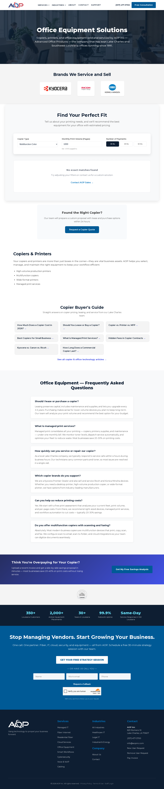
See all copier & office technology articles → (82, 359)
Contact (83, 5)
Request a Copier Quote (82, 229)
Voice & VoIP (63, 762)
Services (42, 5)
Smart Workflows (65, 752)
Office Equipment (65, 747)
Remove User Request (137, 753)
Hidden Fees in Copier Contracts (127, 338)
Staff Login (109, 784)
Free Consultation (144, 5)
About (72, 5)
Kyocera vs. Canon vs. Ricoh (33, 348)
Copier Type (23, 139)
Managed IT (62, 727)
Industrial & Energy (101, 742)
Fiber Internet (64, 732)
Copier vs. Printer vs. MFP (123, 325)
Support (96, 5)
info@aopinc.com (135, 743)
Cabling (61, 767)
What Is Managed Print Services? (81, 338)
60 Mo (140, 144)
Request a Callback (82, 684)
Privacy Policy (86, 784)
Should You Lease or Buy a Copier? (81, 327)
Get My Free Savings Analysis (132, 569)
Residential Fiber (65, 737)
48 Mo (126, 144)
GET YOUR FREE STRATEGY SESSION (82, 659)
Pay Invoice (132, 758)
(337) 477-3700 (134, 738)
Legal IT (96, 737)
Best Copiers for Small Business (35, 338)
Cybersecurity (63, 757)
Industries (58, 5)
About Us (96, 754)
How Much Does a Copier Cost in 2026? (34, 327)
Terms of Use (98, 784)
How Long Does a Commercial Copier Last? (79, 349)
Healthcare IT (98, 732)
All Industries (98, 727)
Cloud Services (64, 742)
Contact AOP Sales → (82, 182)
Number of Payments (116, 139)
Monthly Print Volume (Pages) (76, 139)
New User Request (135, 748)
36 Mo (112, 144)
